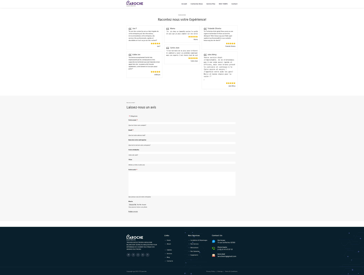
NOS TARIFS (223, 4)
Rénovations (194, 248)
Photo (130, 201)
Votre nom (132, 120)
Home (169, 240)
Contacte (170, 261)
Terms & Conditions (231, 271)
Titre (130, 160)
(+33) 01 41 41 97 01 (225, 249)
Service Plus (210, 4)
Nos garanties (195, 251)
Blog (168, 257)
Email (130, 130)
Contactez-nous (197, 4)
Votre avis (132, 170)
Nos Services (195, 244)
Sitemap (220, 271)
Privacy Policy (210, 271)
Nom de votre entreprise (137, 140)
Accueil (184, 4)
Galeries (169, 250)
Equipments (194, 255)
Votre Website (133, 150)
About (169, 244)
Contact (234, 4)
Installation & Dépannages (199, 240)
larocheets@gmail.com (227, 256)
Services (169, 254)
